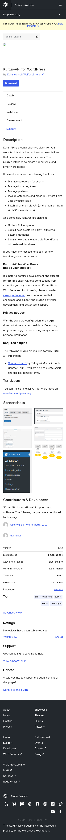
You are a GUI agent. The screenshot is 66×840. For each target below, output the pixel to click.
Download (11, 83)
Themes (39, 715)
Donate (41, 748)
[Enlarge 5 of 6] (58, 431)
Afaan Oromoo (19, 796)
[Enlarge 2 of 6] (27, 433)
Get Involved (42, 737)
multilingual (56, 603)
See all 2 (58, 589)
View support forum (14, 661)
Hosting (7, 721)
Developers (9, 748)
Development (14, 120)
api (36, 597)
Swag (39, 754)
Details (11, 95)
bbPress (9, 776)
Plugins (39, 721)
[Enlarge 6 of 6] (58, 448)
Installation (13, 112)
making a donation (14, 295)
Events (39, 742)
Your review (10, 636)
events (45, 603)
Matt (7, 770)
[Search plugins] (37, 36)
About (6, 709)
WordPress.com (14, 764)
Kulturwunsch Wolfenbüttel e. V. (25, 74)
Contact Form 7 (17, 363)
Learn (6, 737)
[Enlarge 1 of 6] (27, 412)
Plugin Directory (11, 14)
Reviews (11, 104)
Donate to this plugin (15, 689)
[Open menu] (61, 5)
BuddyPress (12, 781)
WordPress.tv (12, 754)
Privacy (7, 726)
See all (59, 636)
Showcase (41, 709)
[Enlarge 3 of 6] (27, 454)
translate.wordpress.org (17, 393)
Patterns (40, 726)
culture (58, 597)
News (6, 715)
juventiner (15, 535)
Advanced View (12, 612)
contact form (46, 597)
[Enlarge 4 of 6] (58, 412)
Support (11, 128)
